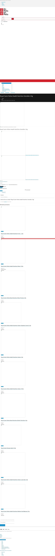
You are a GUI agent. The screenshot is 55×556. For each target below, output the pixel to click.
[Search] (13, 19)
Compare (1, 187)
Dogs (3, 84)
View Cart (1, 539)
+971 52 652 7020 (13, 92)
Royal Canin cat (15, 184)
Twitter (4, 188)
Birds (3, 85)
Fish (2, 544)
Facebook (1, 188)
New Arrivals (7, 92)
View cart (4, 186)
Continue (4, 539)
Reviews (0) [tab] (3, 192)
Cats (2, 83)
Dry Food (11, 184)
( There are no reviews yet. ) (3, 181)
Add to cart (1, 186)
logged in (5, 201)
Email (6, 188)
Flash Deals (2, 92)
